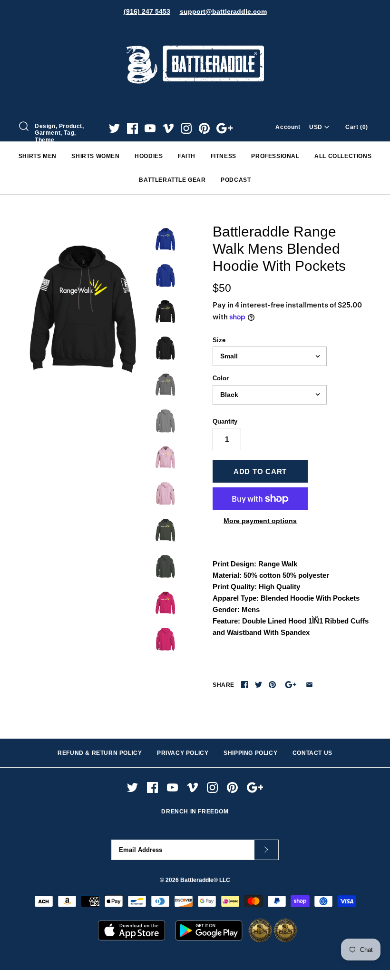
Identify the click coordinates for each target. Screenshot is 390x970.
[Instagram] (186, 128)
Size (219, 340)
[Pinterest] (204, 128)
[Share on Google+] (291, 684)
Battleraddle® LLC (205, 880)
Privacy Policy (182, 753)
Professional (275, 156)
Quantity (225, 421)
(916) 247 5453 (147, 11)
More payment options (260, 521)
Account (287, 127)
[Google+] (224, 128)
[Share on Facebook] (244, 684)
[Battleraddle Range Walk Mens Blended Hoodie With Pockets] (84, 309)
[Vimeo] (168, 128)
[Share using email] (309, 684)
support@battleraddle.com (223, 11)
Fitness (223, 156)
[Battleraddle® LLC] (195, 32)
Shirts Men (38, 156)
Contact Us (312, 753)
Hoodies (149, 156)
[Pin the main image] (272, 684)
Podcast (236, 180)
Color (221, 378)
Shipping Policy (250, 753)
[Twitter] (114, 128)
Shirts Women (95, 156)
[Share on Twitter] (258, 684)
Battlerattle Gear (172, 180)
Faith (186, 156)
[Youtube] (150, 128)
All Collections (342, 156)
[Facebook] (132, 128)
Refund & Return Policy (100, 753)
